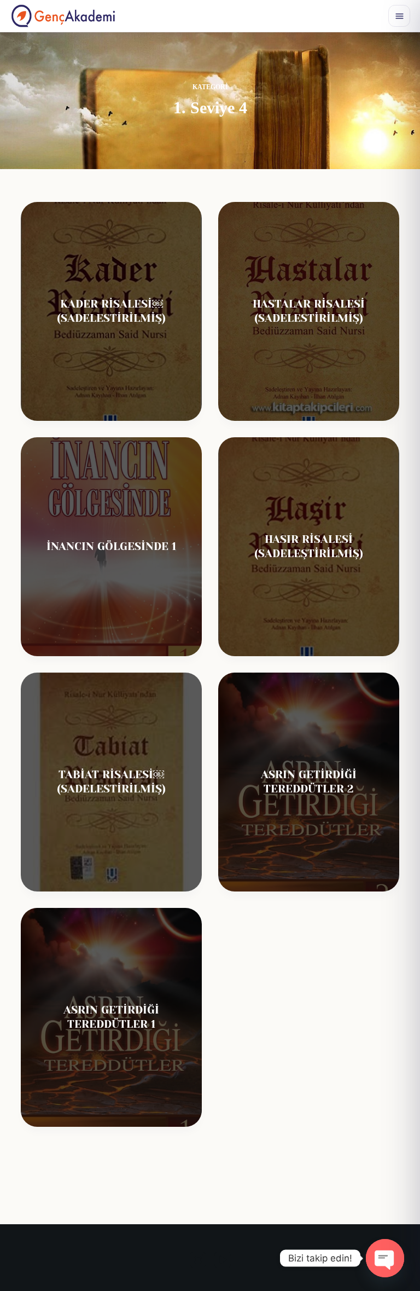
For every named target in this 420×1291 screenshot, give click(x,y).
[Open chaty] (385, 1258)
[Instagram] (198, 1260)
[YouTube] (222, 1260)
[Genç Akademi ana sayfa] (63, 15)
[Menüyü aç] (399, 16)
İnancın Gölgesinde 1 (111, 546)
